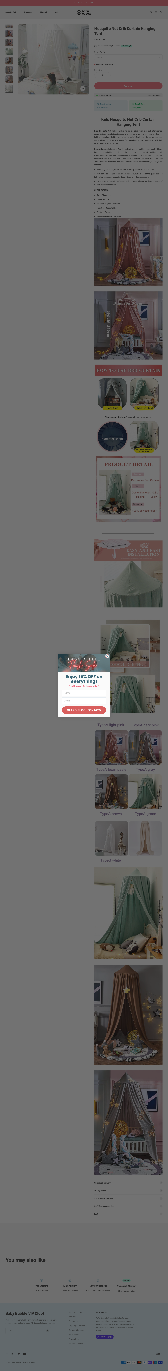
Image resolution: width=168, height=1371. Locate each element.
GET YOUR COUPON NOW (84, 710)
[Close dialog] (107, 656)
